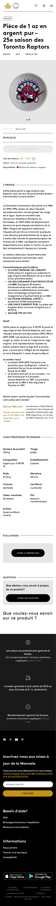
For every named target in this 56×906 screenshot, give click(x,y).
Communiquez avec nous (17, 773)
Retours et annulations (16, 827)
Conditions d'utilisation (45, 888)
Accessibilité (10, 857)
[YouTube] (16, 739)
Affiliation (40, 893)
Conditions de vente (15, 893)
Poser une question (28, 598)
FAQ (5, 817)
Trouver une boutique (15, 852)
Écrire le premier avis (28, 553)
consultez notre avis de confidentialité (28, 775)
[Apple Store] (15, 876)
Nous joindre (10, 847)
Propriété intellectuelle (12, 888)
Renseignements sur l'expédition (21, 822)
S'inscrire (28, 793)
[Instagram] (10, 739)
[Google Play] (39, 876)
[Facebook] (4, 739)
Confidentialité (30, 887)
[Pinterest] (22, 739)
